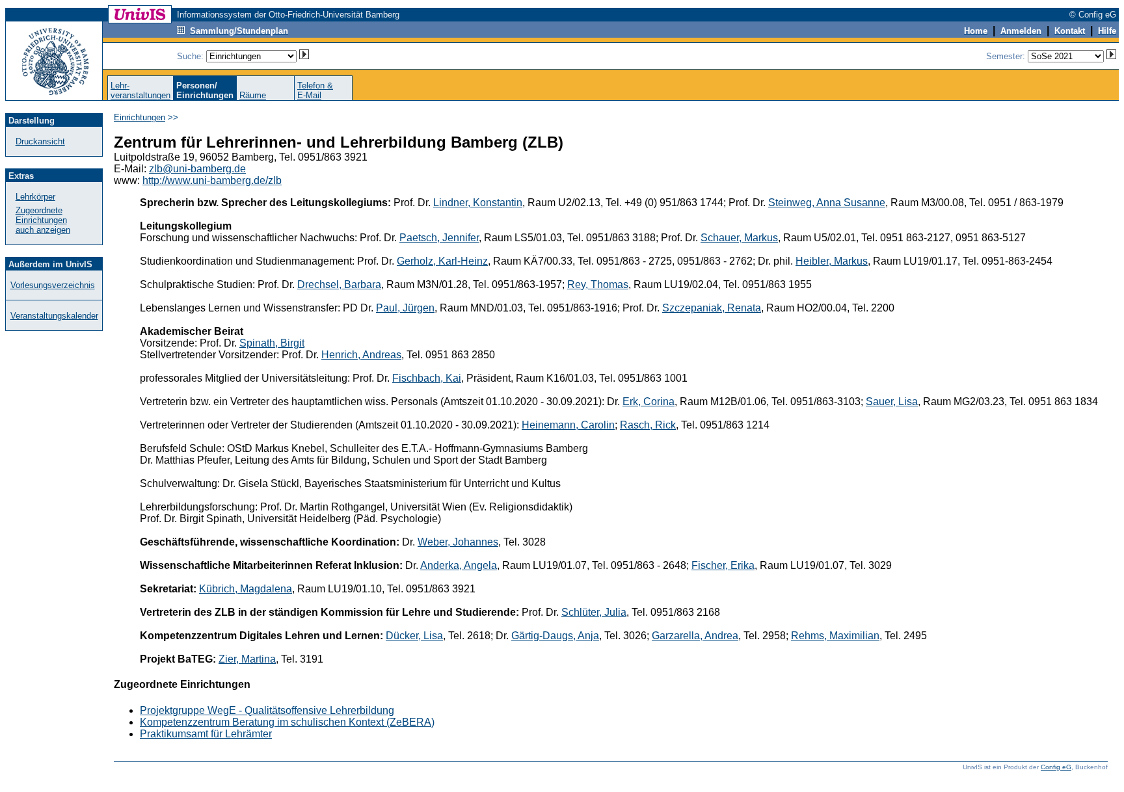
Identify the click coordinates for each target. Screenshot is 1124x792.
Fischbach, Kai (426, 378)
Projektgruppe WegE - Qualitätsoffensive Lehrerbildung (267, 710)
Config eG (1056, 767)
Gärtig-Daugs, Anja (555, 635)
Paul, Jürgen (405, 307)
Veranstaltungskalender (54, 316)
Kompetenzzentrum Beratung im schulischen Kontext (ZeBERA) (287, 722)
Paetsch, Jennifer (439, 237)
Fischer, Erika (723, 565)
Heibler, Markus (832, 261)
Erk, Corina (648, 401)
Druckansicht (40, 141)
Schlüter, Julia (593, 612)
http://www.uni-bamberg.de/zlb (212, 180)
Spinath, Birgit (271, 343)
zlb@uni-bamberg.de (197, 168)
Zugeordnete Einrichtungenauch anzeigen (43, 220)
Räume (252, 95)
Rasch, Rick (648, 424)
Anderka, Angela (458, 565)
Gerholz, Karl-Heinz (442, 261)
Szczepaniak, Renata (711, 307)
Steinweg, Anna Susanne (826, 202)
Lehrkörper (35, 197)
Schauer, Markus (739, 237)
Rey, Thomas (597, 284)
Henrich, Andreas (361, 354)
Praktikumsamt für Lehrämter (206, 733)
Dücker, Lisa (414, 635)
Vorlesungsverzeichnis (52, 285)
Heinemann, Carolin (568, 424)
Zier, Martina (247, 659)
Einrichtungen (139, 117)
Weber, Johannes (458, 542)
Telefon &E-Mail (315, 90)
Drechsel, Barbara (339, 284)
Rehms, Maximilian (835, 635)
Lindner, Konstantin (477, 202)
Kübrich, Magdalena (245, 588)
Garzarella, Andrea (695, 635)
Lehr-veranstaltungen (140, 90)
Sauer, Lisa (892, 401)
